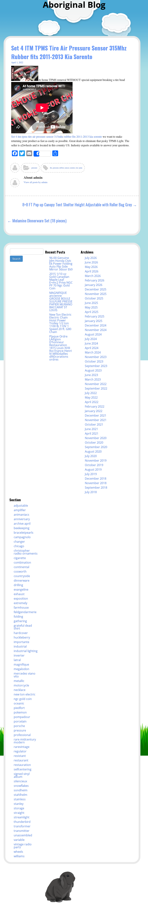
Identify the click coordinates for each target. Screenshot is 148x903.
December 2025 (95, 289)
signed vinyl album (22, 775)
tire (77, 168)
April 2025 (91, 312)
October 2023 (94, 361)
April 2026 (91, 271)
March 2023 (93, 379)
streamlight (21, 817)
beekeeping (21, 528)
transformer (22, 826)
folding (18, 617)
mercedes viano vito (24, 674)
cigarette (20, 558)
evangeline (21, 589)
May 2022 (91, 397)
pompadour (22, 717)
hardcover (21, 633)
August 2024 (93, 334)
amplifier (20, 510)
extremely (20, 603)
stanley (18, 804)
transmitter (21, 831)
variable (19, 840)
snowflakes (21, 786)
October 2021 (94, 424)
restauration (22, 765)
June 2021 (91, 429)
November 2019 (95, 460)
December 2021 (95, 415)
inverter (19, 655)
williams (19, 856)
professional (22, 735)
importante (21, 642)
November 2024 (95, 330)
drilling (18, 585)
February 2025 (94, 316)
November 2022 (95, 384)
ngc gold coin (23, 699)
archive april (22, 524)
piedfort (19, 708)
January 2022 (93, 411)
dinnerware (21, 580)
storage (19, 808)
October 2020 (94, 442)
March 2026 (93, 276)
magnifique (21, 664)
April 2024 (91, 348)
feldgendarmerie (25, 612)
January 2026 (93, 285)
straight (19, 813)
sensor (67, 168)
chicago (19, 546)
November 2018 (95, 483)
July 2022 (91, 393)
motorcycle (21, 685)
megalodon (21, 669)
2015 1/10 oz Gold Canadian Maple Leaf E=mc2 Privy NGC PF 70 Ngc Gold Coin (61, 281)
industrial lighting (26, 651)
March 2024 (93, 352)
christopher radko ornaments (26, 552)
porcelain (20, 721)
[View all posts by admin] (15, 169)
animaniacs (21, 515)
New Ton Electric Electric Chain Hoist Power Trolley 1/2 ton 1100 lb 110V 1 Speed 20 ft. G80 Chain (60, 323)
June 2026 (91, 262)
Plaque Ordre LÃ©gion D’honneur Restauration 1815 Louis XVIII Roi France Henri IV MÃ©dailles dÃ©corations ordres (60, 347)
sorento (72, 168)
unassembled (23, 835)
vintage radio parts (23, 845)
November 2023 (95, 357)
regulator (20, 751)
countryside (22, 576)
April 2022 (91, 402)
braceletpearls (23, 533)
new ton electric (24, 694)
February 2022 (94, 406)
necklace (19, 690)
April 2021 (91, 433)
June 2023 (91, 375)
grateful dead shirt (23, 627)
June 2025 (91, 303)
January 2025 (93, 321)
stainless (20, 799)
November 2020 (95, 438)
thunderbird (22, 822)
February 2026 (94, 280)
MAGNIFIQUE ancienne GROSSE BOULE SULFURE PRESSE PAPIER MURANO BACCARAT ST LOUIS (60, 301)
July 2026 (91, 258)
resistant (20, 756)
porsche (19, 726)
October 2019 (94, 465)
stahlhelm (20, 795)
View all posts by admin (35, 182)
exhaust (19, 594)
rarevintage (21, 747)
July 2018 (91, 492)
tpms (80, 168)
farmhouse (21, 608)
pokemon (20, 712)
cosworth (20, 571)
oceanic (19, 703)
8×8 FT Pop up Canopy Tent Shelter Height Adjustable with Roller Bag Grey (77, 204)
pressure (34, 168)
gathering (20, 621)
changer (19, 542)
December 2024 (95, 325)
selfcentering (22, 769)
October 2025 (94, 298)
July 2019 (91, 474)
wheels (18, 852)
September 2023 (96, 366)
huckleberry (22, 637)
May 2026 (91, 267)
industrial (20, 646)
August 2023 (93, 370)
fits (51, 168)
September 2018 (96, 488)
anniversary (22, 519)
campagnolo (22, 537)
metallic (19, 681)
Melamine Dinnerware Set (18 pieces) (39, 220)
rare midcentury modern (25, 740)
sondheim (20, 790)
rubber (61, 168)
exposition (21, 598)
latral (17, 660)
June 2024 (91, 343)
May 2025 (91, 307)
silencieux (20, 781)
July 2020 (91, 456)
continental (21, 567)
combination (22, 562)
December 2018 (95, 479)
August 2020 (93, 451)
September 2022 (96, 388)
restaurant (21, 760)
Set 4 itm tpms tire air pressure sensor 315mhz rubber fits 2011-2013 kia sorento (56, 136)
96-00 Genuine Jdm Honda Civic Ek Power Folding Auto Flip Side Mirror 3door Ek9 (61, 263)
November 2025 (95, 294)
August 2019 (93, 469)
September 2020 (96, 447)
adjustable (21, 506)
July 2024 (91, 339)
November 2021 (95, 420)
